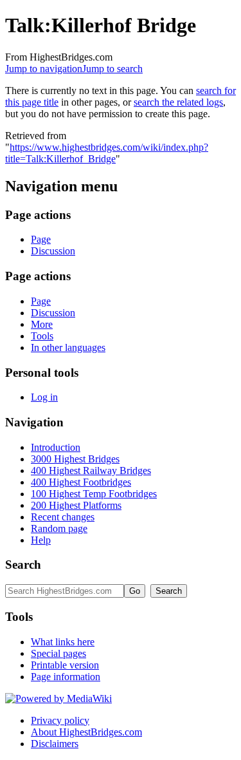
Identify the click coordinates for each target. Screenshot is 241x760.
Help (41, 540)
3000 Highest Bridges (75, 458)
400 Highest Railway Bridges (91, 470)
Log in (44, 397)
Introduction (55, 447)
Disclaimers (54, 743)
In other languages (68, 347)
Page (41, 239)
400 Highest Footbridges (81, 482)
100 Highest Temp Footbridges (94, 493)
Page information (65, 676)
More (42, 324)
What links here (62, 641)
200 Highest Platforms (76, 505)
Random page (59, 528)
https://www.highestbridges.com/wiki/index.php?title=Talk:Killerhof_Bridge (106, 153)
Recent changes (62, 516)
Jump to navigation (43, 68)
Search (23, 564)
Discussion (53, 250)
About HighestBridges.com (86, 732)
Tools (42, 335)
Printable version (65, 665)
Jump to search (112, 68)
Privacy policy (60, 720)
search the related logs (178, 102)
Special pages (58, 653)
